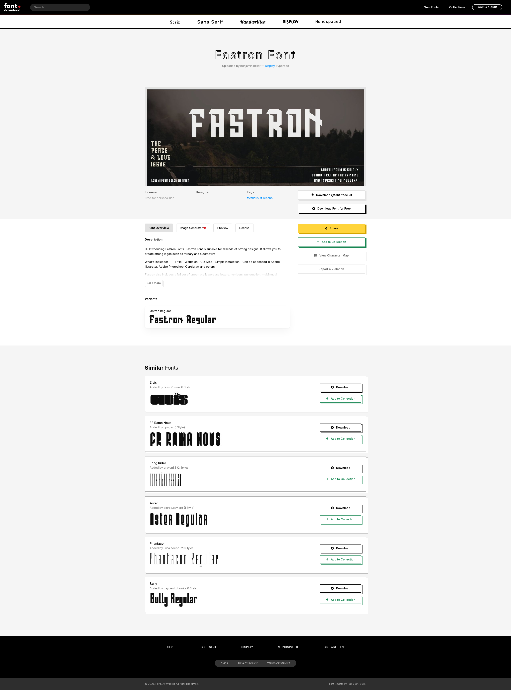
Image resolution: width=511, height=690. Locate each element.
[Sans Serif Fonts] (210, 21)
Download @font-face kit (333, 195)
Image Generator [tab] (191, 228)
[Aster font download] (228, 519)
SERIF (171, 647)
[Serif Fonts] (175, 21)
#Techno (266, 198)
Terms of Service (278, 663)
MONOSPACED (288, 647)
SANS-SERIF (208, 647)
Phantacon (157, 543)
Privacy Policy (247, 663)
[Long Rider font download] (228, 479)
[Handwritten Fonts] (253, 21)
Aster (154, 503)
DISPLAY (247, 647)
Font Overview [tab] (159, 228)
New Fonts (431, 7)
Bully (153, 584)
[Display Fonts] (290, 21)
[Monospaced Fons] (328, 21)
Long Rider (158, 463)
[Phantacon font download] (228, 559)
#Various (253, 198)
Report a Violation (331, 269)
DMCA (224, 663)
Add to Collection (333, 242)
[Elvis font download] (228, 398)
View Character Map (334, 255)
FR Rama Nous (160, 423)
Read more (154, 282)
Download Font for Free (334, 208)
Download (342, 387)
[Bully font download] (228, 600)
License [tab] (244, 228)
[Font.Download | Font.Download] (12, 7)
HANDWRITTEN (333, 647)
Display (270, 66)
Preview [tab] (222, 228)
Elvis (153, 382)
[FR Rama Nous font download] (228, 439)
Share (333, 228)
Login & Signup (487, 7)
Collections (457, 7)
